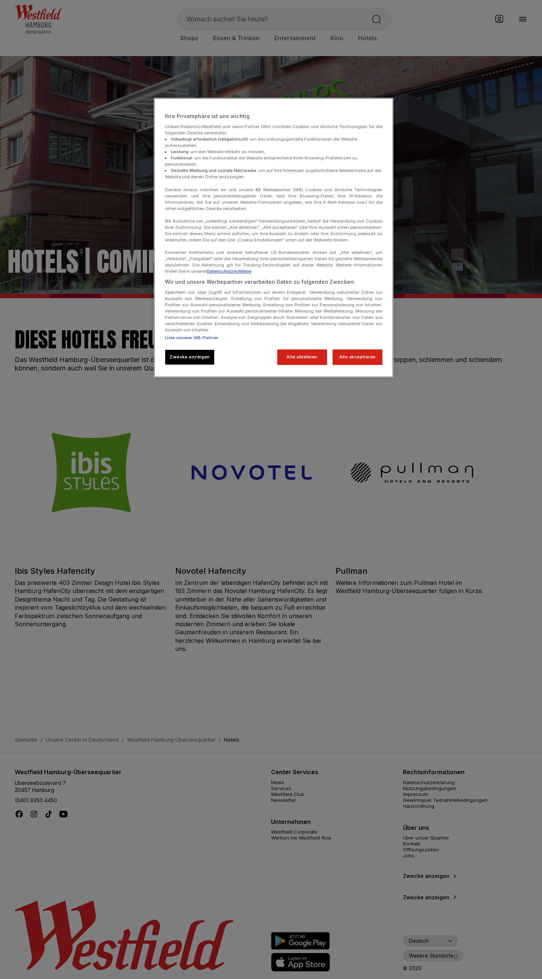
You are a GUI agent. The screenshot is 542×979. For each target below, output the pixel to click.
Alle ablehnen (301, 356)
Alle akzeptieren (357, 356)
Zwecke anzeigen (190, 356)
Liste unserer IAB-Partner (191, 337)
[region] (273, 238)
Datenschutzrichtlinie (229, 271)
